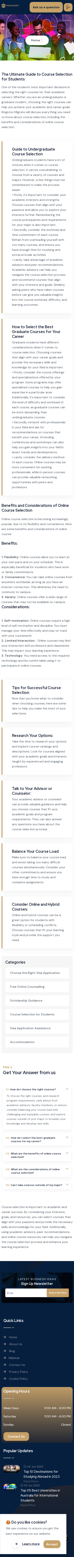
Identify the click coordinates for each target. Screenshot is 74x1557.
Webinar (14, 1358)
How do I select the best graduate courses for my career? (30, 1139)
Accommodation (22, 1042)
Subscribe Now (58, 1292)
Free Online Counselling (27, 987)
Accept (52, 1544)
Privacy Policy (18, 1372)
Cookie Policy (18, 1379)
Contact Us (16, 1365)
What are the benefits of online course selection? (33, 1155)
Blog (11, 1351)
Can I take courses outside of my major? (34, 1185)
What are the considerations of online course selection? (33, 1171)
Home (35, 40)
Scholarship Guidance (26, 1001)
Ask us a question (46, 7)
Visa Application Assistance (30, 1028)
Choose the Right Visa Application (35, 973)
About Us (15, 1344)
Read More (31, 1481)
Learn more (31, 1544)
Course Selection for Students (32, 1014)
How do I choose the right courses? (31, 1089)
